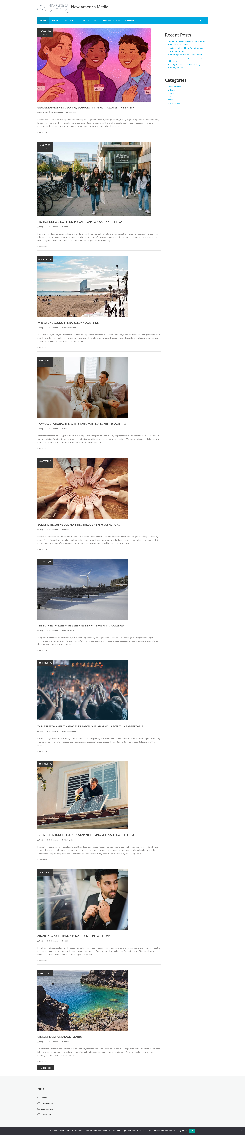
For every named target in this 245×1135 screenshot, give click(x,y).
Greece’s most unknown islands (59, 1036)
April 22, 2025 (45, 973)
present (129, 20)
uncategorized (69, 840)
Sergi (41, 227)
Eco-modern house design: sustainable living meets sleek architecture (87, 835)
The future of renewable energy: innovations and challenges (81, 625)
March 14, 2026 (45, 259)
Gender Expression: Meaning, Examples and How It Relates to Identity (85, 107)
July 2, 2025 (45, 562)
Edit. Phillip (43, 112)
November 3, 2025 (45, 362)
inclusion (72, 112)
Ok (192, 1130)
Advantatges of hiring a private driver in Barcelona (73, 936)
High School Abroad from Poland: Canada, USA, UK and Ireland (80, 222)
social (55, 20)
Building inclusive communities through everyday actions (78, 524)
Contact (44, 1097)
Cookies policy (47, 1103)
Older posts (46, 1067)
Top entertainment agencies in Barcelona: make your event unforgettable (90, 726)
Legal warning (47, 1109)
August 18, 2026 (45, 32)
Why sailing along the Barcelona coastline (68, 322)
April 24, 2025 (45, 872)
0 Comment (58, 112)
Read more (42, 132)
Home (43, 20)
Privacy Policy (47, 1114)
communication (87, 20)
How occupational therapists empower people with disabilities (81, 423)
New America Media (89, 6)
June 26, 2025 (45, 663)
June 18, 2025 (45, 764)
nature (69, 20)
